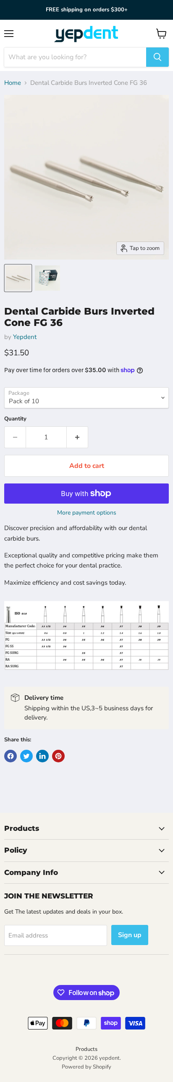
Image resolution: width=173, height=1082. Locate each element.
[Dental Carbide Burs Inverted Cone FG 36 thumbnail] (18, 278)
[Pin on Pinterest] (58, 756)
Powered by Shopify (86, 1067)
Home (12, 83)
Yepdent (25, 337)
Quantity (15, 419)
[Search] (157, 57)
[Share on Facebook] (10, 756)
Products (86, 1049)
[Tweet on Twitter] (26, 756)
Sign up (130, 935)
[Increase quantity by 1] (77, 437)
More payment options (86, 512)
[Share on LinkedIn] (42, 756)
